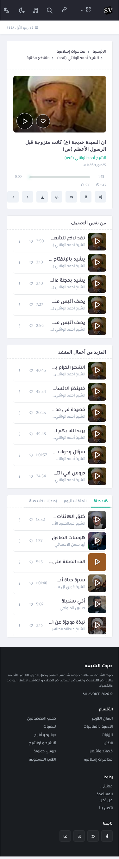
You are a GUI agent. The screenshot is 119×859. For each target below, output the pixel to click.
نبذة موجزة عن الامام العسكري (67, 623)
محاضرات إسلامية (71, 52)
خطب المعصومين (41, 718)
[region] (59, 572)
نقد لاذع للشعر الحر (67, 238)
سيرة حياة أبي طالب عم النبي (69, 580)
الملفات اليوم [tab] (75, 501)
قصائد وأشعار (101, 751)
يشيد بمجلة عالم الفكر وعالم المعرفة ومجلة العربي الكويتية (67, 281)
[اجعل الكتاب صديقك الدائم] (13, 197)
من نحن (106, 800)
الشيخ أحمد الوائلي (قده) (78, 58)
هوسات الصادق (68, 538)
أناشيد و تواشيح (42, 743)
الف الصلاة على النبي (67, 562)
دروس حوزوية (45, 751)
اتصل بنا (106, 808)
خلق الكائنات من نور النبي (68, 517)
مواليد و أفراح (45, 735)
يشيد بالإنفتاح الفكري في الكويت (67, 259)
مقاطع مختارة (38, 58)
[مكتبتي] (35, 10)
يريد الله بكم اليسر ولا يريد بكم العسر (68, 431)
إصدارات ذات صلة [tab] (43, 501)
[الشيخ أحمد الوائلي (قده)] (85, 197)
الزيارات (107, 735)
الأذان (108, 743)
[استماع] (24, 121)
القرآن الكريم (102, 718)
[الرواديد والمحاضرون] (64, 10)
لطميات (49, 727)
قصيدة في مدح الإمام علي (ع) (68, 410)
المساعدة (105, 794)
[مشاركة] (100, 197)
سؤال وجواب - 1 (69, 452)
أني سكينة (73, 601)
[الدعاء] (27, 197)
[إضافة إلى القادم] (71, 197)
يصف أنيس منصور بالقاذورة (67, 323)
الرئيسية (99, 52)
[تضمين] (56, 197)
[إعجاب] (43, 121)
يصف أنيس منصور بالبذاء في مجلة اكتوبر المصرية (67, 302)
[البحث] (49, 10)
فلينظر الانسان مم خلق (68, 389)
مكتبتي (106, 786)
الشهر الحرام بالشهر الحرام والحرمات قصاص (68, 368)
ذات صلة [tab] (101, 501)
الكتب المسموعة (42, 759)
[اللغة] (6, 10)
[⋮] (20, 241)
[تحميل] (42, 197)
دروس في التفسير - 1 (68, 473)
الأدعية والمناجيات (98, 727)
